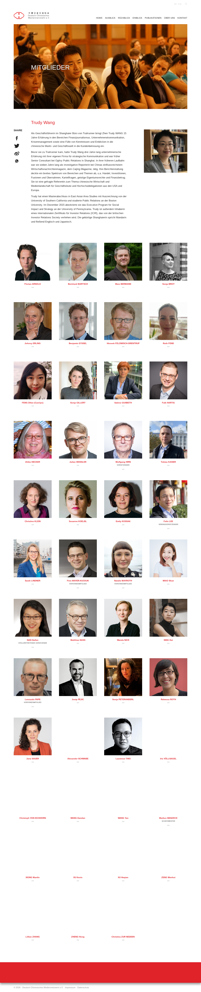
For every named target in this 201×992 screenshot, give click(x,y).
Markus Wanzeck (168, 796)
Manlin (33, 877)
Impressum (70, 987)
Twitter (17, 146)
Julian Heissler (78, 440)
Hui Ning (168, 618)
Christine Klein (33, 499)
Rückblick (124, 18)
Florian (32, 284)
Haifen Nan (33, 618)
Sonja (168, 284)
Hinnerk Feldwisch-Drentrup (123, 321)
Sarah (32, 581)
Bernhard (78, 284)
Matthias (77, 640)
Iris (168, 759)
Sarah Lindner (33, 558)
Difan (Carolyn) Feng (33, 380)
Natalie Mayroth (123, 558)
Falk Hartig (168, 380)
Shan (168, 581)
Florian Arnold (33, 262)
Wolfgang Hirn (123, 440)
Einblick (137, 18)
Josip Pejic (78, 677)
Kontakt (182, 18)
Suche (186, 4)
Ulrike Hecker (33, 440)
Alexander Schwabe (78, 736)
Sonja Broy (168, 262)
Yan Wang (123, 796)
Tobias (168, 462)
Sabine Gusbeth (123, 380)
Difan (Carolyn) (32, 403)
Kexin (77, 877)
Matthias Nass (78, 618)
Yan (123, 818)
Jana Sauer (33, 736)
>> (32, 287)
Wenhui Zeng (168, 855)
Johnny (33, 343)
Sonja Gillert (78, 380)
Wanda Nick (123, 618)
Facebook (17, 138)
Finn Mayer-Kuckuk (78, 558)
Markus (168, 818)
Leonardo (32, 699)
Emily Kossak (123, 499)
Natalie (123, 581)
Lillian (33, 937)
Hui (168, 640)
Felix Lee (168, 499)
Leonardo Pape (33, 677)
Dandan (77, 818)
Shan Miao (168, 558)
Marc (123, 284)
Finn (78, 581)
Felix (168, 521)
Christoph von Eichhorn (33, 796)
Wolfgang (123, 462)
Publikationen (153, 18)
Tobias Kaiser (168, 440)
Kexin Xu (78, 855)
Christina (123, 937)
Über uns (169, 18)
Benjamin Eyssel (78, 321)
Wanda (123, 640)
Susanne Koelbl (78, 499)
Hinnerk (123, 343)
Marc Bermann (123, 262)
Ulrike (32, 462)
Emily (123, 521)
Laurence (123, 759)
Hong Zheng (78, 914)
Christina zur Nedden (123, 914)
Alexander (77, 759)
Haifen (32, 640)
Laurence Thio (123, 736)
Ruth (168, 343)
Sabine (123, 403)
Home (99, 18)
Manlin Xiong (33, 855)
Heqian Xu (123, 855)
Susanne (78, 521)
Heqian (123, 877)
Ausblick (110, 18)
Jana (32, 759)
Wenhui (168, 877)
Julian (77, 462)
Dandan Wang (78, 796)
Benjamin (78, 343)
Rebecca (168, 699)
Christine (33, 521)
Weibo (17, 153)
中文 (180, 4)
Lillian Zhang (33, 914)
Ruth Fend (168, 321)
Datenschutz (83, 987)
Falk (168, 403)
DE (175, 4)
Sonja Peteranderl (123, 677)
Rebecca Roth (168, 677)
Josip (78, 699)
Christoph (32, 818)
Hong (77, 937)
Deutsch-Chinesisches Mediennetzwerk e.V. (33, 15)
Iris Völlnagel (168, 736)
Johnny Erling (33, 321)
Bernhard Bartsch (78, 262)
